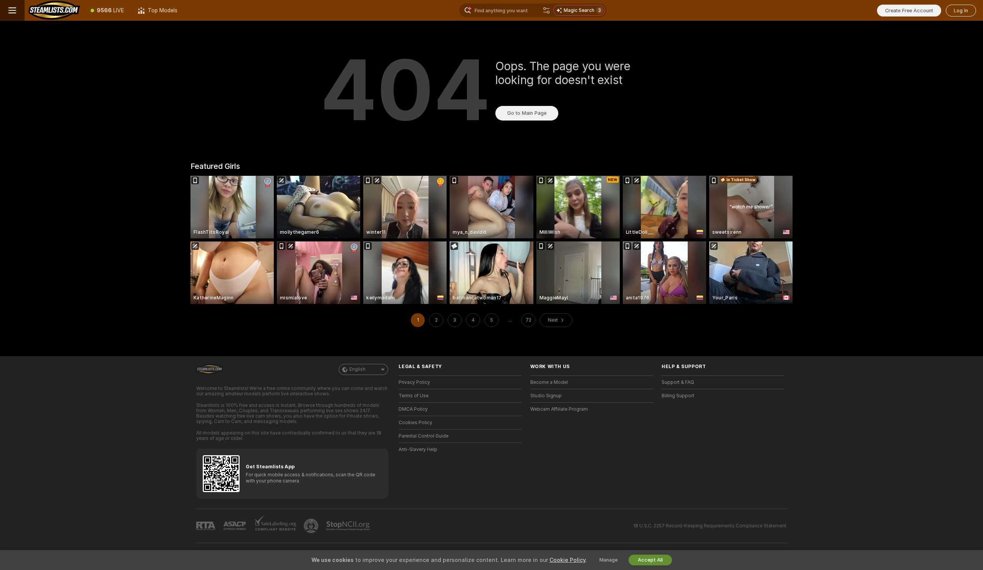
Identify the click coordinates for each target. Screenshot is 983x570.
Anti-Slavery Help (418, 449)
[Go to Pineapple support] (312, 526)
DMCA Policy (413, 409)
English (357, 369)
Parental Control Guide (423, 436)
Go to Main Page (526, 113)
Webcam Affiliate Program (559, 409)
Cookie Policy (567, 560)
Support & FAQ (678, 382)
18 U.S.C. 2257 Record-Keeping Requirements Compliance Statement (709, 526)
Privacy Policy (414, 382)
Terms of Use (414, 395)
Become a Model (549, 382)
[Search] (546, 10)
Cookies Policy (415, 422)
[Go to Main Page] (54, 10)
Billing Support (678, 395)
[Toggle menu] (12, 10)
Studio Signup (546, 395)
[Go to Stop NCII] (348, 525)
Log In (961, 10)
